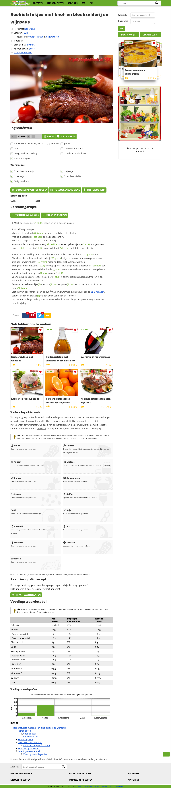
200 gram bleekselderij (25, 153)
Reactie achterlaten (28, 594)
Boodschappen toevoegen (31, 189)
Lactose (71, 461)
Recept (22, 759)
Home (13, 759)
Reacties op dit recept (29, 748)
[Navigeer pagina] (166, 754)
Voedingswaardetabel (29, 751)
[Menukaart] (91, 3)
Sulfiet (70, 494)
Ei (15, 510)
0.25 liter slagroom (23, 158)
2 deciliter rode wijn (24, 171)
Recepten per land (80, 773)
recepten (38, 3)
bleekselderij (32, 233)
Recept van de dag (21, 773)
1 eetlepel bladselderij (75, 153)
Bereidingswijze (25, 739)
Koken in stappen (56, 214)
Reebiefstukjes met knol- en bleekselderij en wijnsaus (39, 727)
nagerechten (52, 36)
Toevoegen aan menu (67, 189)
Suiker (17, 478)
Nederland (29, 28)
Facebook (133, 773)
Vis (68, 526)
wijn (51, 244)
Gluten (17, 461)
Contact (79, 786)
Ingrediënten (24, 730)
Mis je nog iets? (96, 189)
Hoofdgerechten (36, 759)
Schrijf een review (23, 52)
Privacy (86, 786)
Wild (26, 32)
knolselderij (32, 222)
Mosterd (18, 542)
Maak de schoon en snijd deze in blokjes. (44, 222)
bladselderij (31, 236)
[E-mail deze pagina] (47, 315)
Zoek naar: (15, 766)
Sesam (17, 494)
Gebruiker (123, 14)
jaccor (31, 48)
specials (72, 3)
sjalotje (82, 244)
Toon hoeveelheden (27, 214)
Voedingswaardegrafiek (35, 754)
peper (67, 143)
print (50, 136)
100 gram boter (22, 181)
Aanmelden (150, 34)
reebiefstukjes (32, 284)
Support (112, 786)
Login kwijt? (128, 34)
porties (19, 40)
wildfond (60, 248)
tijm (38, 248)
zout (16, 148)
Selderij (70, 445)
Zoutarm (71, 542)
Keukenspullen (30, 736)
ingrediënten (55, 3)
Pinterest (133, 779)
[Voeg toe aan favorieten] (40, 330)
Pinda (17, 445)
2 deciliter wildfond (73, 176)
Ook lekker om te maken (30, 742)
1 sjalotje (68, 171)
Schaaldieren (73, 478)
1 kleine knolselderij (74, 148)
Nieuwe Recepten (20, 779)
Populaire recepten (80, 779)
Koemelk (18, 526)
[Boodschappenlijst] (83, 3)
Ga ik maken (67, 136)
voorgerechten (35, 36)
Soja (69, 510)
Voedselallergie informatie (36, 745)
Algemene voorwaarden (99, 786)
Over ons (119, 786)
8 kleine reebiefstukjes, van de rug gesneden (36, 143)
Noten (17, 558)
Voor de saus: (30, 733)
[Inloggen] (121, 28)
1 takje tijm (19, 176)
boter (84, 254)
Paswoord (123, 20)
